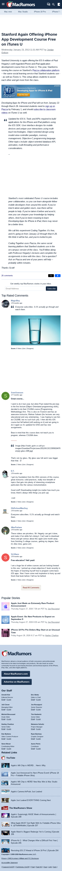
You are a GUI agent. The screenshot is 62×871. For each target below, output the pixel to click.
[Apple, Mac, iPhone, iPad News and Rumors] (20, 8)
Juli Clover (5, 704)
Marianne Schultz (37, 724)
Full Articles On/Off (22, 867)
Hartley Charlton (52, 635)
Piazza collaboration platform (46, 70)
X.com (9, 699)
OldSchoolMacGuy (19, 508)
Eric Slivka (35, 695)
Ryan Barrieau (36, 734)
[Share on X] (51, 275)
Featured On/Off (8, 867)
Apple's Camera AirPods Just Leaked (26, 791)
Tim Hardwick (36, 714)
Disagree (30, 348)
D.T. (12, 471)
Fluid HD (39, 867)
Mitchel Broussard (8, 714)
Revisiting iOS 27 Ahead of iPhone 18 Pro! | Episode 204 (34, 850)
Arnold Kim (5, 695)
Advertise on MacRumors (16, 682)
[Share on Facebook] (58, 275)
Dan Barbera (6, 734)
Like (23, 348)
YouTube (10, 758)
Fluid (33, 867)
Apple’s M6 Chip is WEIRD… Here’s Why (28, 765)
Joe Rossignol (54, 609)
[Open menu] (3, 4)
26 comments (7, 275)
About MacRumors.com (16, 674)
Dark (55, 867)
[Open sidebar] (59, 5)
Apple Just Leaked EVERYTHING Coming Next (31, 800)
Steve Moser (6, 744)
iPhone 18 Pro (40, 12)
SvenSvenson (17, 393)
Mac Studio (23, 12)
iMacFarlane (16, 527)
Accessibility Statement (9, 862)
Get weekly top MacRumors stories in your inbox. (31, 284)
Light (50, 867)
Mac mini (8, 12)
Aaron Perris (35, 744)
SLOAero (15, 554)
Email (3, 699)
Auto (45, 867)
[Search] (54, 4)
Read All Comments (31, 588)
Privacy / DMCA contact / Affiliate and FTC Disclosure (20, 858)
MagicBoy (15, 301)
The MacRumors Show (20, 808)
